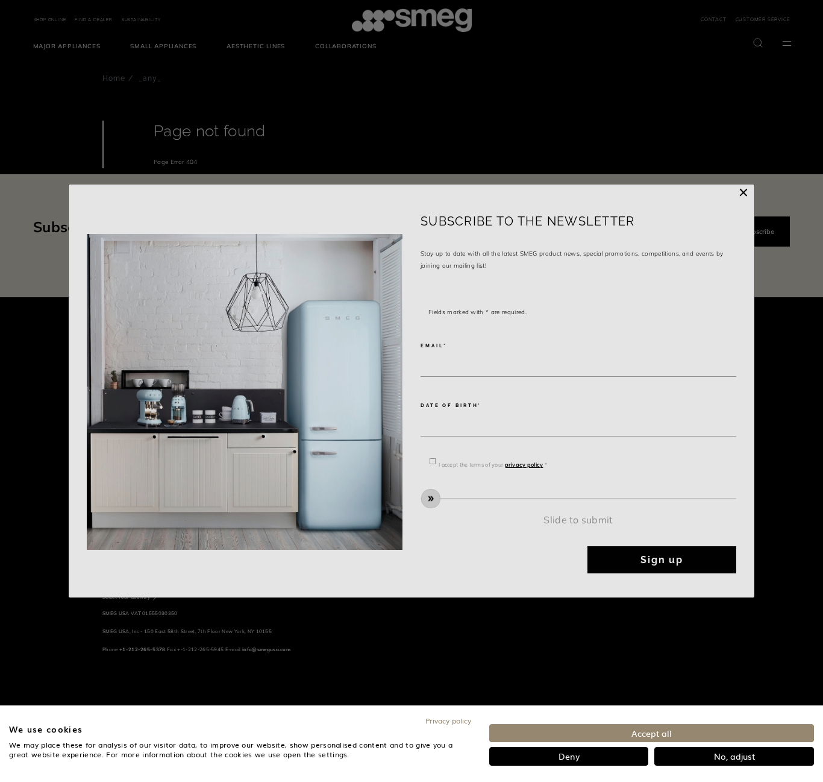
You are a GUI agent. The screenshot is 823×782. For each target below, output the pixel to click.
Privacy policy (448, 720)
